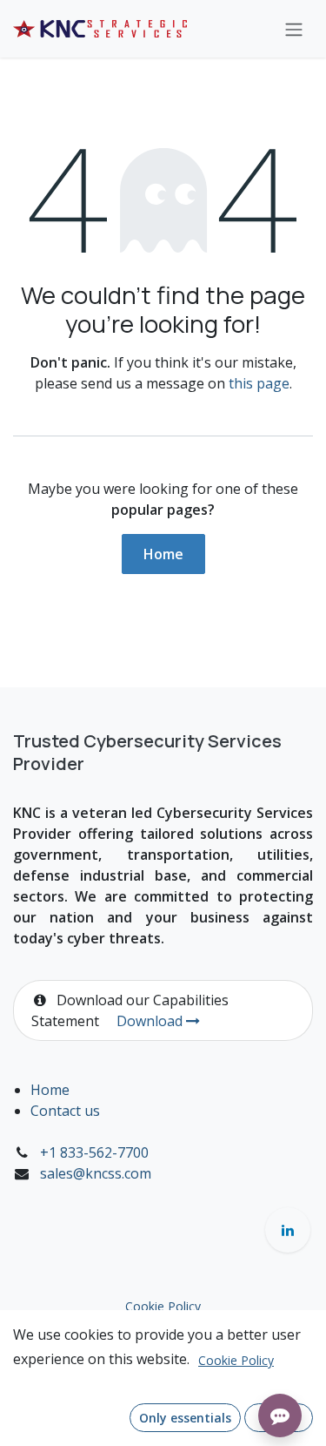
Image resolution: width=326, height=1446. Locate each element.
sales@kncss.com (95, 1173)
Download (151, 1020)
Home (163, 554)
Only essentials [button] (185, 1417)
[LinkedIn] (287, 1230)
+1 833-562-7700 (94, 1152)
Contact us (65, 1110)
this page (259, 383)
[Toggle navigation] (294, 29)
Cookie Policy (163, 1306)
